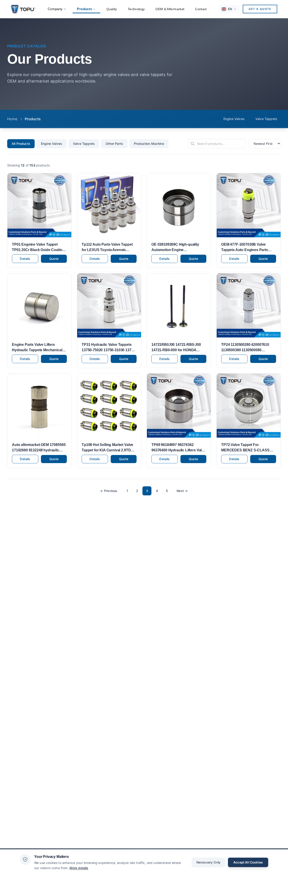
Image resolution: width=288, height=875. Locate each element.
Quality (111, 9)
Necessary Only (208, 862)
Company (55, 9)
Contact (201, 9)
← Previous (108, 491)
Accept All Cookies (248, 862)
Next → (182, 491)
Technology (136, 9)
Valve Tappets (266, 119)
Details (25, 259)
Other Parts (114, 143)
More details (79, 868)
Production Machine (149, 143)
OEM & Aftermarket (169, 9)
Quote (53, 259)
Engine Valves (234, 119)
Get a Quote (260, 9)
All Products (21, 143)
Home (12, 119)
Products (84, 9)
